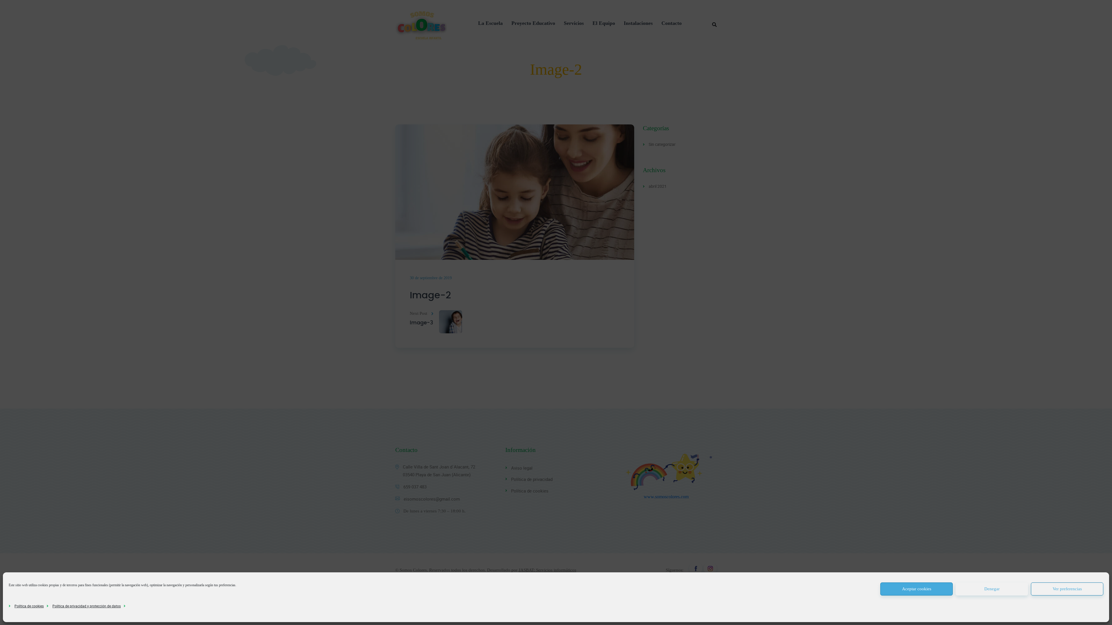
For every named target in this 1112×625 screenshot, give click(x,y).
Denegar (992, 589)
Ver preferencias (1067, 589)
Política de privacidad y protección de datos (86, 606)
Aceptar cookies (916, 589)
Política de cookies (29, 606)
